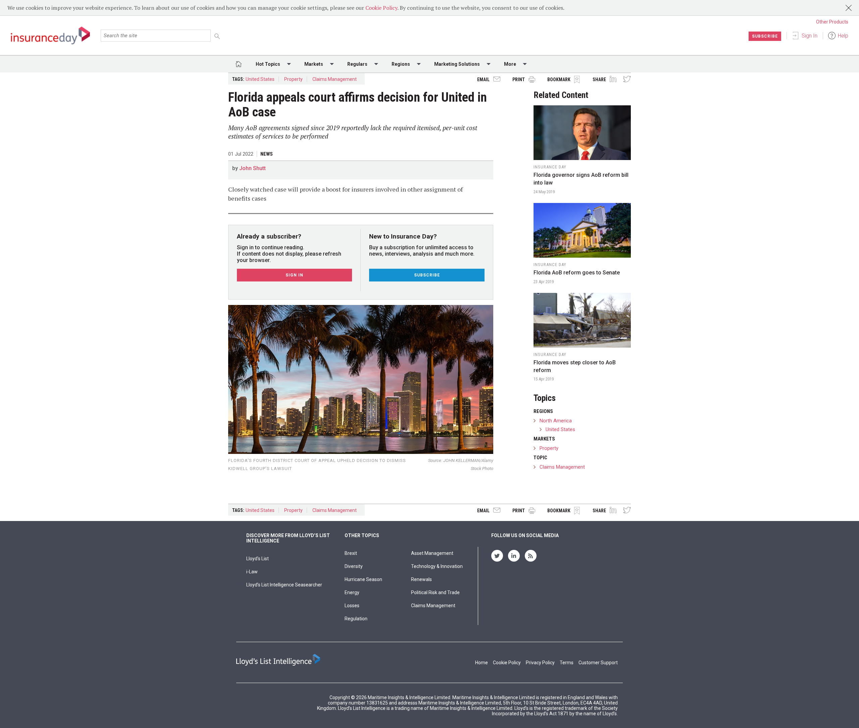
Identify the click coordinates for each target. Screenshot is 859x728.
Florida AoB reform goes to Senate (577, 272)
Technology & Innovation (437, 566)
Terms (566, 662)
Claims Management (334, 79)
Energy (352, 592)
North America (556, 421)
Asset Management (432, 553)
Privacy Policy (540, 662)
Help (843, 36)
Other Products (832, 21)
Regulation (356, 618)
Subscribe (765, 36)
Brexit (351, 553)
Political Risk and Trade (435, 592)
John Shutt (252, 168)
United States (260, 79)
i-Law (252, 571)
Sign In (809, 36)
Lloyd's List (257, 558)
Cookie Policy (381, 7)
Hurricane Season (363, 579)
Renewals (421, 579)
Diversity (354, 566)
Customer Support (598, 662)
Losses (352, 605)
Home (481, 662)
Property (293, 79)
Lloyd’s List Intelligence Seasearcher (284, 584)
